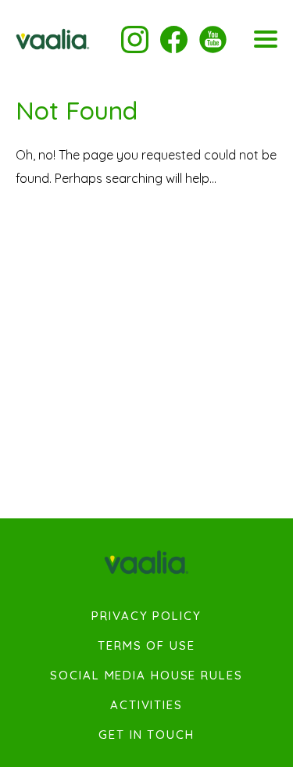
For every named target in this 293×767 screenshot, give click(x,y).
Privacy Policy (146, 616)
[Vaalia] (53, 39)
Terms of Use (146, 646)
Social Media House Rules (146, 675)
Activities (146, 705)
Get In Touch (146, 735)
